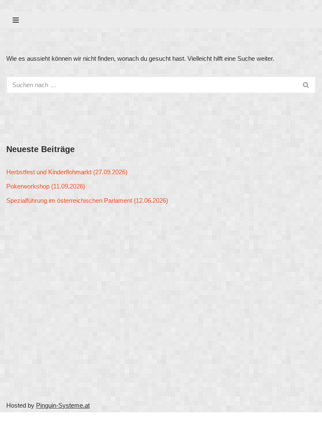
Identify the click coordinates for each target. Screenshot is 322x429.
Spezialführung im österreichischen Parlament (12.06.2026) (87, 200)
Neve (13, 420)
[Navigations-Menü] (15, 20)
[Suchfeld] (306, 84)
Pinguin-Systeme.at (63, 405)
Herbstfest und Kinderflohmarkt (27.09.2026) (66, 172)
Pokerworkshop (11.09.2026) (45, 186)
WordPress (84, 420)
